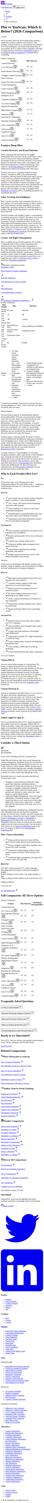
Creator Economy (11, 1335)
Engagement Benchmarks (14, 1333)
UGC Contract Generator (14, 1412)
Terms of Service (11, 1492)
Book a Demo (9, 1206)
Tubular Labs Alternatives (14, 1475)
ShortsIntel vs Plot (30, 51)
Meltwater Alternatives (13, 1457)
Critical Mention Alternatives (15, 1439)
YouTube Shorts (11, 1339)
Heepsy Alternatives (12, 1443)
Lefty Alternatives (11, 1455)
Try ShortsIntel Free (8, 891)
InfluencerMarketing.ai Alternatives (18, 1449)
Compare (8, 16)
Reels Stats (9, 1343)
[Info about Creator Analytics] (16, 88)
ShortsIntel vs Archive (16, 818)
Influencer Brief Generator (14, 1395)
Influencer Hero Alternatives (15, 1447)
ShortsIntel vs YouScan (9, 191)
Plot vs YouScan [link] (11, 22)
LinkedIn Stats (10, 1345)
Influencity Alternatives (13, 1451)
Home (7, 11)
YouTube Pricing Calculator (15, 1416)
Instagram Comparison (13, 1374)
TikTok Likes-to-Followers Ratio (17, 1381)
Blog (7, 1318)
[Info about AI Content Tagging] (18, 103)
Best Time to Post (11, 1420)
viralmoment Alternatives (14, 1479)
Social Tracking (11, 1301)
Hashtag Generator (12, 1393)
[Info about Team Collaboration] (17, 124)
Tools (3, 1358)
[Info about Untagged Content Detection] (24, 75)
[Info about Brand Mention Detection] (21, 71)
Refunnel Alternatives (13, 1465)
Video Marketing (11, 1337)
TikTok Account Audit (13, 1372)
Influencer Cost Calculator (14, 1408)
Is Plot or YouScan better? (10, 1007)
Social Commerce (11, 1347)
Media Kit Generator (12, 1422)
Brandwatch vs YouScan (17, 231)
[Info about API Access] (12, 129)
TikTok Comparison (12, 1376)
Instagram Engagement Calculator (17, 1366)
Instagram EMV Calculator (15, 1414)
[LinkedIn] (22, 1291)
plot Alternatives (11, 1463)
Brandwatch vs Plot (8, 449)
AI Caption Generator (13, 1391)
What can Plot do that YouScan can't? (14, 1019)
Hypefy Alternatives (12, 1445)
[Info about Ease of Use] (12, 135)
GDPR (7, 1496)
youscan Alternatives (12, 1481)
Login (3, 7)
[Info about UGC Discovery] (15, 67)
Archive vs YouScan (26, 467)
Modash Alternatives (12, 1461)
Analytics (8, 1305)
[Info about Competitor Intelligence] (20, 99)
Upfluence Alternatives (13, 1477)
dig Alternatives (11, 1441)
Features (8, 1299)
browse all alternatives (23, 826)
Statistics (4, 1327)
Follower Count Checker (14, 1378)
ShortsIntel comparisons (17, 260)
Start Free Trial (6, 1046)
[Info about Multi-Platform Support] (20, 110)
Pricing (7, 1307)
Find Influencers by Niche (14, 1383)
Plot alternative (18, 167)
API (6, 1309)
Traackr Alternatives (12, 1473)
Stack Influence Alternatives (15, 1471)
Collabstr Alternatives (13, 1435)
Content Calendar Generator (15, 1399)
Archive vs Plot (31, 258)
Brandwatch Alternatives (14, 1433)
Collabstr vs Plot (33, 682)
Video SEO (9, 1349)
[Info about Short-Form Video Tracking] (23, 81)
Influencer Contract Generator (16, 1410)
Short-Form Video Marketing (15, 1331)
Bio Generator (10, 1397)
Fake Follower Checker (13, 1370)
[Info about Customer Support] (16, 139)
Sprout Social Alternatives (14, 1469)
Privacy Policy (10, 1490)
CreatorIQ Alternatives (13, 1437)
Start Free (8, 7)
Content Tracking (11, 1303)
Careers (8, 1320)
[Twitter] (22, 1248)
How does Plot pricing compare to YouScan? (16, 1013)
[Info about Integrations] (12, 114)
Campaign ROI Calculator (14, 1418)
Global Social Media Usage (15, 1351)
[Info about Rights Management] (18, 92)
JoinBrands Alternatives (13, 1453)
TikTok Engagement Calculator (16, 1368)
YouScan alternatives (17, 53)
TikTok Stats (9, 1341)
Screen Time (9, 1353)
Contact (8, 1322)
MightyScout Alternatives (14, 1459)
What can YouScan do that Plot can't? (14, 1025)
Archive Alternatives (12, 1431)
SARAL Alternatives (12, 1467)
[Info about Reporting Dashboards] (19, 120)
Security (8, 1494)
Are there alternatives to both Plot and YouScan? (18, 1031)
